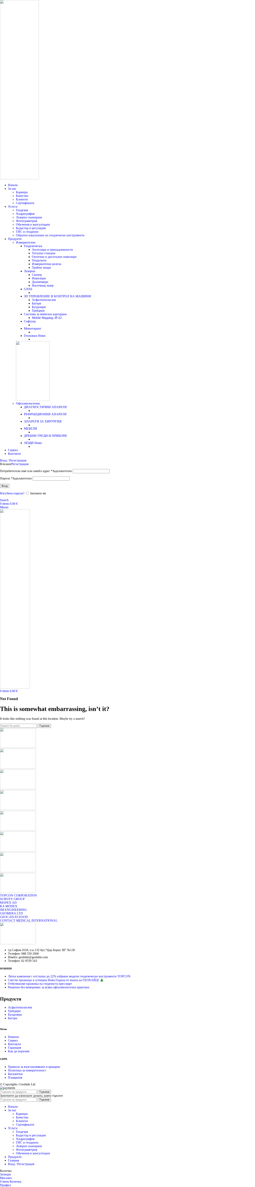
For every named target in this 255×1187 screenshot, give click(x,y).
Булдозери (39, 307)
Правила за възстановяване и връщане (34, 1066)
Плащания (15, 1077)
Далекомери (40, 282)
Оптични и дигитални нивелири (54, 256)
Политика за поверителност (27, 1070)
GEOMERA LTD (11, 913)
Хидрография (25, 213)
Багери (36, 303)
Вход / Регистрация (21, 1164)
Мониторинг (32, 328)
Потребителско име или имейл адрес (36, 471)
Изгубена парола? (12, 493)
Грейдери (38, 310)
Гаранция (14, 1047)
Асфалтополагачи (44, 299)
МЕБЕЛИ (30, 428)
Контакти (14, 1044)
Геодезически (33, 246)
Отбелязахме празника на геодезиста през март (40, 983)
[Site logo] (19, 178)
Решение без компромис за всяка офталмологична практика (48, 987)
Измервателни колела (46, 264)
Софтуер (30, 321)
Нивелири (39, 278)
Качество (22, 195)
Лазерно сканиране (29, 217)
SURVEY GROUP (12, 899)
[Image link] (18, 943)
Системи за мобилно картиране (45, 314)
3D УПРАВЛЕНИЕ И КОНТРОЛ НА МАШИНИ (57, 296)
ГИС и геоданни (27, 231)
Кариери (22, 192)
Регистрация (19, 464)
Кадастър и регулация (31, 228)
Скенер (37, 274)
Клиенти (22, 199)
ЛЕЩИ (33, 443)
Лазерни (29, 271)
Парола (16, 478)
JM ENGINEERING (13, 909)
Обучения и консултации (33, 224)
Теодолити (39, 260)
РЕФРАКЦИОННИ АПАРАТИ (45, 414)
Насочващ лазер (43, 285)
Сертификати (25, 203)
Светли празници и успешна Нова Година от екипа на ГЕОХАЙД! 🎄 (56, 980)
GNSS (28, 289)
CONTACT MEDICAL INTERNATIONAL (29, 920)
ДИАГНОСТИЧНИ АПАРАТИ (45, 407)
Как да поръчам (18, 1051)
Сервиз (13, 1040)
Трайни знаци (41, 267)
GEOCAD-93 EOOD (14, 917)
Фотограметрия (26, 221)
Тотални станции (43, 253)
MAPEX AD (8, 902)
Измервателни (25, 242)
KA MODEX (8, 906)
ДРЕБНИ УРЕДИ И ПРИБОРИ (45, 435)
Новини (13, 1037)
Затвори (5, 1174)
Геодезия (22, 210)
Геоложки (34, 335)
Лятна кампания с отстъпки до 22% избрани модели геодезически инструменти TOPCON (69, 976)
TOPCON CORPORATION (18, 895)
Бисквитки (15, 1074)
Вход (5, 485)
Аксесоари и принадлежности (52, 249)
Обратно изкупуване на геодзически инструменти (50, 235)
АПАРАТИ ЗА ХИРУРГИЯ (43, 421)
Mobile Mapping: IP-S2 (47, 317)
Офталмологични (28, 403)
